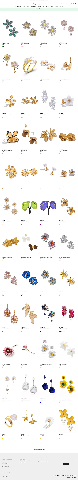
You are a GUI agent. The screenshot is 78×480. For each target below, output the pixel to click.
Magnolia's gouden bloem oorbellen (25, 435)
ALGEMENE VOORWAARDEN (6, 467)
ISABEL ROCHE (61, 220)
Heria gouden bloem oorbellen (62, 221)
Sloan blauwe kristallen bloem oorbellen (45, 328)
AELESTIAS (41, 113)
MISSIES (3, 460)
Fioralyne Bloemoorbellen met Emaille (44, 79)
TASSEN (52, 6)
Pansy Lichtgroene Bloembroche (25, 221)
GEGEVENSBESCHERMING (5, 466)
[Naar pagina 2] (41, 442)
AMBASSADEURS (4, 469)
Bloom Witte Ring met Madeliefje (44, 435)
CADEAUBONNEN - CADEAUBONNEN (7, 459)
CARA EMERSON (61, 113)
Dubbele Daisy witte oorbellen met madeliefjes (46, 364)
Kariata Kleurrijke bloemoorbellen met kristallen (46, 257)
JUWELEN (24, 6)
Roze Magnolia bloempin (24, 364)
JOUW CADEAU (61, 6)
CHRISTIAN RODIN (23, 42)
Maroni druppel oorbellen (24, 150)
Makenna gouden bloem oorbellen (63, 150)
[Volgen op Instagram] (7, 472)
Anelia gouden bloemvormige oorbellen (7, 257)
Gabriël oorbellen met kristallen (6, 328)
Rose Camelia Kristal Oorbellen (63, 43)
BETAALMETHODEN (4, 463)
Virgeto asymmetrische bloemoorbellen (26, 257)
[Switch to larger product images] (1, 12)
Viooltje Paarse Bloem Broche (43, 221)
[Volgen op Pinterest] (9, 472)
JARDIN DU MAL (23, 220)
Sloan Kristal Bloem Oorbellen (6, 79)
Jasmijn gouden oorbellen (43, 150)
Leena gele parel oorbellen (62, 435)
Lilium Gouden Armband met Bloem (25, 79)
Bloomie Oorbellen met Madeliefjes (6, 221)
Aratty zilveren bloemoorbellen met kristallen (64, 257)
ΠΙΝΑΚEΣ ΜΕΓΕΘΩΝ (22, 459)
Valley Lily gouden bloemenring (6, 435)
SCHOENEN (56, 6)
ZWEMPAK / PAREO (33, 6)
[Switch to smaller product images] (3, 12)
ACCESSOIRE (47, 6)
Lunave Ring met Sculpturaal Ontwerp (63, 79)
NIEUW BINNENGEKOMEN (18, 6)
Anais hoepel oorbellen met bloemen (63, 328)
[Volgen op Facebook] (2, 472)
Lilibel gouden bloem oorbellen (25, 328)
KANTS (43, 6)
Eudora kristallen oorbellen (5, 43)
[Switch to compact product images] (4, 12)
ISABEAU (3, 184)
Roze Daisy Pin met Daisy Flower (6, 364)
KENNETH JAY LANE (23, 398)
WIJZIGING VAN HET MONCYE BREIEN (25, 460)
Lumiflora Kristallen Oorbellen (25, 43)
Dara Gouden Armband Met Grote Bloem (7, 150)
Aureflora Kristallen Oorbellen (43, 43)
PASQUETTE (3, 42)
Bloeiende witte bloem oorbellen (63, 364)
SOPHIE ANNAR (4, 113)
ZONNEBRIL (39, 6)
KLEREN (28, 6)
